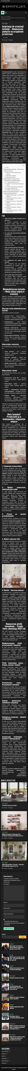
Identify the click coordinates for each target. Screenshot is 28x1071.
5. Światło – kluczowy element (12, 189)
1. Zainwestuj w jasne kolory (12, 182)
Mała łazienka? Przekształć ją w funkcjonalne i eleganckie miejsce (12, 179)
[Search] (26, 12)
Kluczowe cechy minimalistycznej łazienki (13, 173)
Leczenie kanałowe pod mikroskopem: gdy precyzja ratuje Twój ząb (16, 987)
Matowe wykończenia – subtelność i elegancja (14, 205)
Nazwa (6, 902)
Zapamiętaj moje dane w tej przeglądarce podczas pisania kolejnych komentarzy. (14, 923)
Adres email (7, 908)
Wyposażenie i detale (10, 177)
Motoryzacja (5, 1060)
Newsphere (21, 1067)
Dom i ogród (5, 23)
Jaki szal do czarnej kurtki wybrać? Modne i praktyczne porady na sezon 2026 (16, 947)
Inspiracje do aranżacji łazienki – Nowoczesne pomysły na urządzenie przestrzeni (17, 1038)
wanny (23, 151)
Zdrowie (11, 954)
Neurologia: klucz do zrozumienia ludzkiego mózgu (17, 1017)
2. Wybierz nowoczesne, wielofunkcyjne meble (15, 184)
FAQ (7, 167)
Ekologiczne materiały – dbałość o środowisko (13, 208)
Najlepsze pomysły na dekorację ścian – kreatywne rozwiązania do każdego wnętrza (20, 771)
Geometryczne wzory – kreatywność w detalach (14, 202)
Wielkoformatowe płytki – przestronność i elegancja (15, 195)
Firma (3, 1056)
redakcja (11, 40)
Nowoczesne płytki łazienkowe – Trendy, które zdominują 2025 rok (14, 192)
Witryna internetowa (8, 914)
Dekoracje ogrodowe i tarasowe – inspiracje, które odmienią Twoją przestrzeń (8, 770)
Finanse (3, 1053)
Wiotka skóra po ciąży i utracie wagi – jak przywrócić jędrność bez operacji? (17, 958)
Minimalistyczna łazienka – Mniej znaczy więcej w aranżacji (14, 170)
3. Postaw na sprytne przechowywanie (14, 186)
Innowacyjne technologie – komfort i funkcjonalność (14, 211)
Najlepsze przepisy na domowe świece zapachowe (17, 998)
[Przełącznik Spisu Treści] (22, 165)
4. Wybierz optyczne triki (11, 188)
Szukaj (3, 934)
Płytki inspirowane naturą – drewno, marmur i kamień (14, 198)
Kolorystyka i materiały (11, 175)
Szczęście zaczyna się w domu (9, 805)
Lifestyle (12, 943)
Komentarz (7, 884)
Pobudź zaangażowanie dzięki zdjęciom (17, 1007)
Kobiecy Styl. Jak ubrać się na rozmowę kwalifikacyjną (17, 968)
